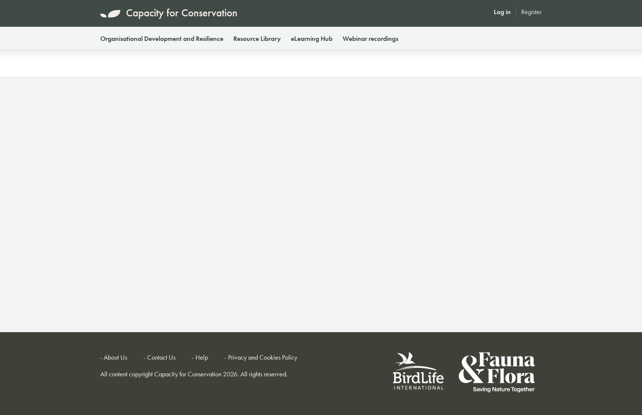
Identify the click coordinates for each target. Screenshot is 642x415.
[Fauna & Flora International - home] (497, 374)
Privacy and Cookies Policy (262, 357)
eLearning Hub (312, 38)
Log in (502, 11)
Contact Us (161, 357)
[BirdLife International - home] (419, 374)
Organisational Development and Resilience (161, 38)
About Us (115, 357)
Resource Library (257, 38)
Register (531, 11)
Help (201, 357)
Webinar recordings (370, 38)
